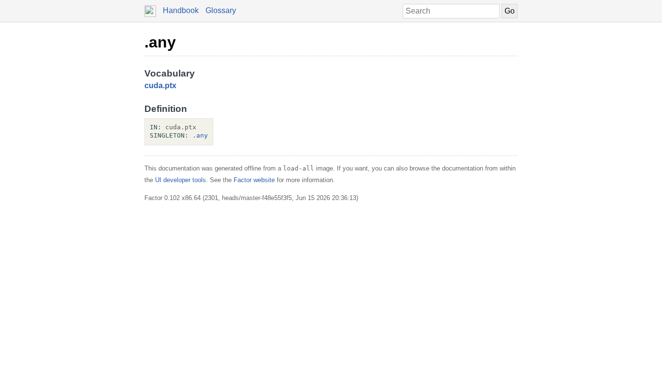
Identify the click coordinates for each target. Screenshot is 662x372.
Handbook (181, 10)
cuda (153, 85)
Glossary (220, 10)
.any (160, 42)
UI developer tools (180, 180)
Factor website (254, 180)
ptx (170, 85)
